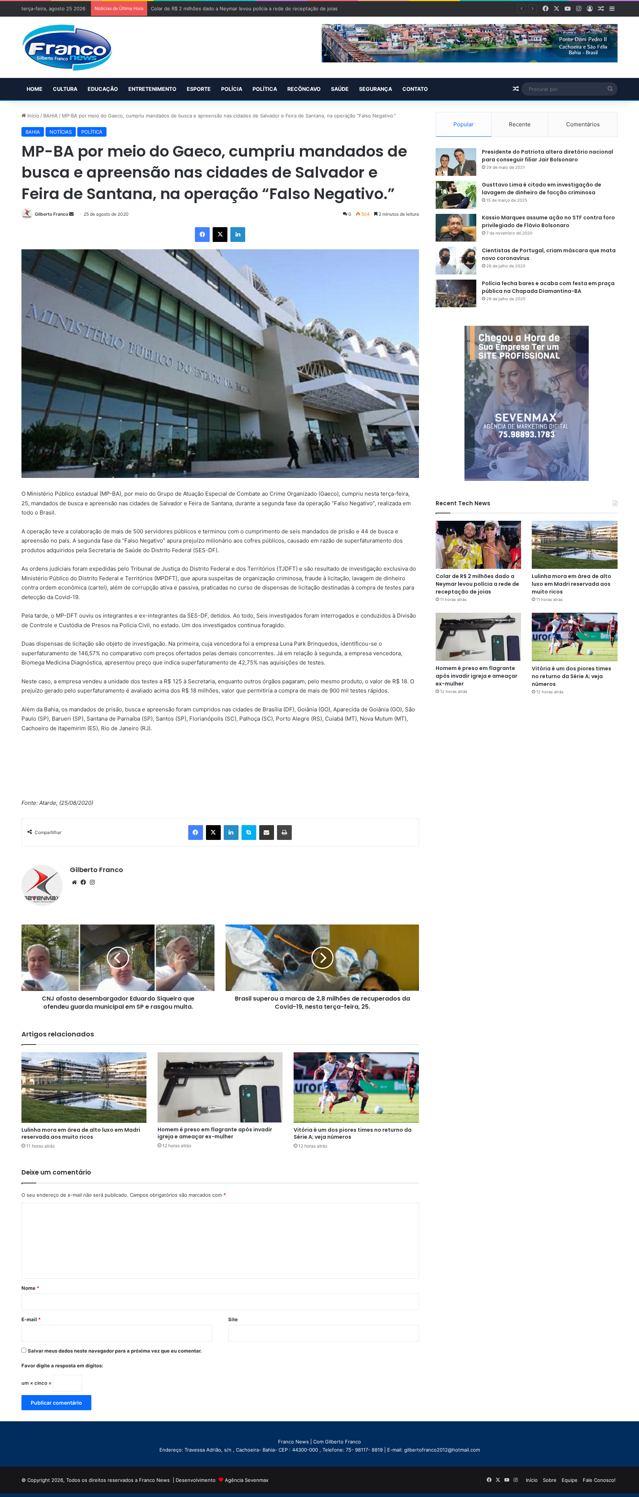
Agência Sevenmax (246, 1480)
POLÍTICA (265, 89)
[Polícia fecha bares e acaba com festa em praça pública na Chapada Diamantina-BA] (456, 293)
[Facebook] (202, 234)
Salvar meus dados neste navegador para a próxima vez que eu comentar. (115, 1351)
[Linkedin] (237, 234)
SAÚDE (340, 89)
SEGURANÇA (375, 89)
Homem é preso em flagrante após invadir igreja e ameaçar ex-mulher (215, 1133)
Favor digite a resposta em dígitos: (62, 1365)
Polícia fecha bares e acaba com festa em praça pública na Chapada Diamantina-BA (548, 287)
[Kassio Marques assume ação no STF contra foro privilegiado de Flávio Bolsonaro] (456, 228)
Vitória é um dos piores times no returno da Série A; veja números (353, 1133)
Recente (520, 124)
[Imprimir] (284, 832)
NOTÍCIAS (61, 132)
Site (233, 1319)
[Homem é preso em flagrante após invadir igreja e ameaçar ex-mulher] (220, 1087)
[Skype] (248, 832)
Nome (30, 1288)
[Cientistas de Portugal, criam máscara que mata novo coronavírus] (456, 260)
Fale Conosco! (599, 1480)
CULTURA (65, 89)
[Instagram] (92, 882)
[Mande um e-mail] (71, 214)
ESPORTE (199, 89)
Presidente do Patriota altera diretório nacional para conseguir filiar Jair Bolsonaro (547, 155)
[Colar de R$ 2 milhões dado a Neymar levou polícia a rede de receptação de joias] (478, 545)
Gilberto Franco (51, 214)
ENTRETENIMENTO (152, 89)
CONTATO (415, 89)
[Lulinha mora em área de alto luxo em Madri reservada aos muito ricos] (83, 1087)
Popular (463, 124)
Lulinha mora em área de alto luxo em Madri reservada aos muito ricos (80, 1133)
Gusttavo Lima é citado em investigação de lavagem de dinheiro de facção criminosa (541, 188)
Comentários (583, 124)
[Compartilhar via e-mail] (266, 832)
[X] (220, 234)
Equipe (570, 1480)
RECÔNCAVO (304, 89)
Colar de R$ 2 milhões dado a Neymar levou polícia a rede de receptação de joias (477, 584)
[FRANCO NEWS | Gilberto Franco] (74, 47)
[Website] (74, 882)
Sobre (550, 1480)
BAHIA (50, 116)
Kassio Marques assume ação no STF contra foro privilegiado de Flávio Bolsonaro (548, 221)
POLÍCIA (231, 89)
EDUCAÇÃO (103, 89)
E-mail (31, 1319)
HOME (35, 89)
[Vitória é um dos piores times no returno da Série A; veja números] (356, 1087)
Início (32, 116)
